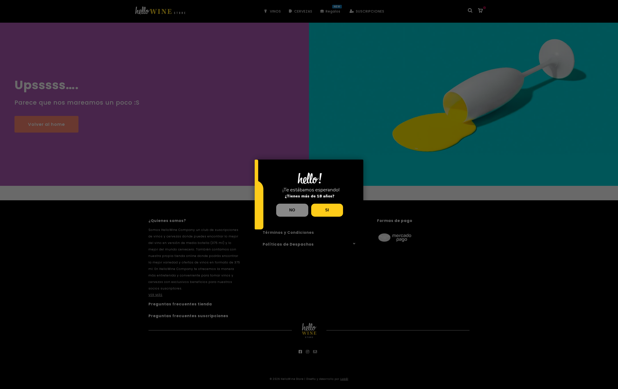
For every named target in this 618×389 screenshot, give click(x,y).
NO (292, 210)
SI (327, 210)
